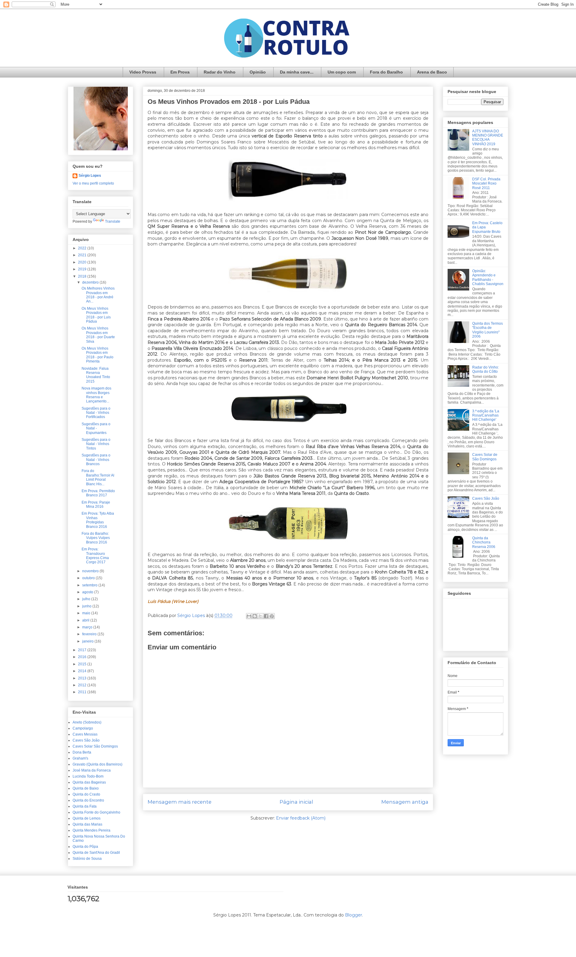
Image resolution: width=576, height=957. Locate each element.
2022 (82, 248)
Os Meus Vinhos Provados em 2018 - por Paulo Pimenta (97, 354)
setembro (90, 585)
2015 (82, 664)
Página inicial (296, 802)
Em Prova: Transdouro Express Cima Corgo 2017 (95, 555)
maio (86, 613)
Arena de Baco (432, 72)
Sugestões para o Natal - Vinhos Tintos (96, 444)
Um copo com (342, 72)
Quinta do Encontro (88, 800)
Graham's (80, 758)
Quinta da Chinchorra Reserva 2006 (483, 542)
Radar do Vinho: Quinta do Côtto (485, 369)
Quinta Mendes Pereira (91, 830)
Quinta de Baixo (86, 788)
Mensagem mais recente (180, 802)
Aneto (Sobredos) (87, 722)
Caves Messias (85, 734)
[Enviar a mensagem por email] (249, 616)
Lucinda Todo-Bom (88, 776)
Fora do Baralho (386, 72)
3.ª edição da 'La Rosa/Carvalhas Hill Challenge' (485, 415)
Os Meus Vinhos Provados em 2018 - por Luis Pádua (96, 315)
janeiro (88, 641)
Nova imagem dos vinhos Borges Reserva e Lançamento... (96, 394)
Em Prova (180, 72)
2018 (82, 276)
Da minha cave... (297, 72)
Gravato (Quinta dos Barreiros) (97, 764)
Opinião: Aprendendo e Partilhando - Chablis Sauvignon (487, 277)
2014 (82, 671)
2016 (82, 657)
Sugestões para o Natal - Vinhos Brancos (96, 459)
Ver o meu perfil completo (93, 183)
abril (86, 620)
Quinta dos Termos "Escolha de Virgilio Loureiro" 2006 (487, 330)
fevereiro (90, 634)
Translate (112, 221)
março (87, 627)
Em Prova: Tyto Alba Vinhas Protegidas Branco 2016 (98, 519)
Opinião (258, 72)
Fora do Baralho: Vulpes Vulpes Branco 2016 (96, 537)
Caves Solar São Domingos (95, 746)
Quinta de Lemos (86, 818)
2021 (82, 255)
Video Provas (142, 72)
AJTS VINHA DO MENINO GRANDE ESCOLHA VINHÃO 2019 (487, 137)
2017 (82, 650)
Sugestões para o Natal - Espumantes (96, 428)
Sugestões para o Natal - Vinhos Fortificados (96, 412)
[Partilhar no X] (260, 616)
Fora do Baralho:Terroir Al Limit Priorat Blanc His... (98, 477)
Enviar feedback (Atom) (301, 818)
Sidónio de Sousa (87, 858)
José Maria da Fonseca (92, 770)
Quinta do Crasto (86, 794)
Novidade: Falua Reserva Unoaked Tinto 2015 (96, 375)
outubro (89, 578)
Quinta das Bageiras (89, 782)
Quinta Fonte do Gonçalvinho (96, 812)
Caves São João (86, 740)
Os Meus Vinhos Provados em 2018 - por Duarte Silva (98, 334)
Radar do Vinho (220, 72)
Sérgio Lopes (90, 175)
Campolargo (83, 728)
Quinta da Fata (85, 806)
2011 (82, 692)
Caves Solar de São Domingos (484, 457)
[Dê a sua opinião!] (255, 616)
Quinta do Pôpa (85, 846)
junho (87, 606)
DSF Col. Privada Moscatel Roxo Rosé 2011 (486, 183)
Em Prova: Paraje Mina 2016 (96, 504)
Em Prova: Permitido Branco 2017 (98, 493)
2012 (82, 685)
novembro (91, 571)
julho (86, 599)
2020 (82, 262)
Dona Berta (82, 752)
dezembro (91, 282)
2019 (82, 269)
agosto (88, 592)
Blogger (353, 915)
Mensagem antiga (404, 802)
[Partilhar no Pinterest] (272, 616)
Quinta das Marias (87, 824)
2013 (82, 678)
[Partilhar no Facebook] (266, 616)
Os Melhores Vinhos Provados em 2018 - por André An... (98, 294)
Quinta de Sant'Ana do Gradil (96, 852)
